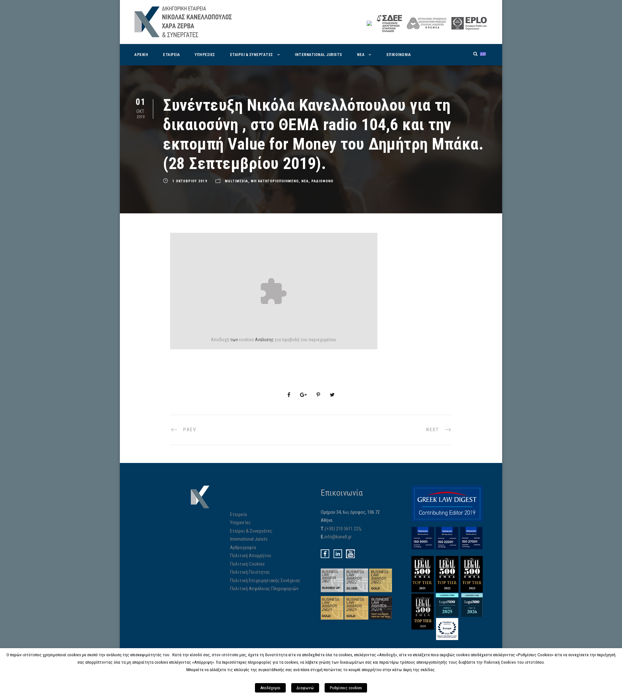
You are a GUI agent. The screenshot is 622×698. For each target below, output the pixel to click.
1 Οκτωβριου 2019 (189, 181)
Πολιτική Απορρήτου (250, 555)
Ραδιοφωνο (322, 181)
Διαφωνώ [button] (305, 687)
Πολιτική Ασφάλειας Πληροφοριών (264, 588)
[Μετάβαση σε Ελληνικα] (483, 53)
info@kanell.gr (338, 537)
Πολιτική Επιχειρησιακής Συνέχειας (265, 580)
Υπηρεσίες (240, 522)
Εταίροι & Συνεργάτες (251, 531)
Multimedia (236, 181)
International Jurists (318, 54)
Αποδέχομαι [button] (270, 687)
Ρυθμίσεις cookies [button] (346, 687)
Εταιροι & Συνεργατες (251, 54)
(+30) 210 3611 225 (343, 529)
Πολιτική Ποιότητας (250, 572)
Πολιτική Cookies (247, 564)
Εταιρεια (171, 54)
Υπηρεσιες (205, 54)
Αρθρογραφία (243, 547)
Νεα (361, 54)
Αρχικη (141, 54)
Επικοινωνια (398, 54)
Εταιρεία (238, 514)
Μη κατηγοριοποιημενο (275, 181)
